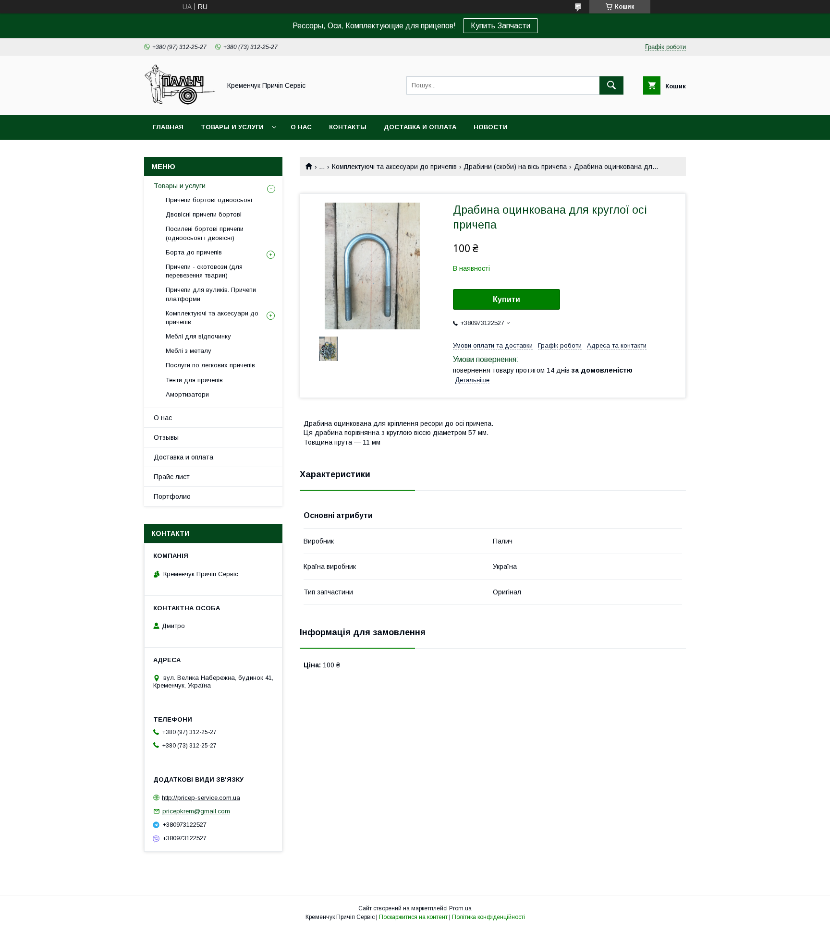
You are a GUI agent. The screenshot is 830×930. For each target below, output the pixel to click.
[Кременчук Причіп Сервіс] (180, 102)
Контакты (347, 127)
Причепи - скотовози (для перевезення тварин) (204, 271)
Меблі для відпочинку (198, 336)
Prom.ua (460, 908)
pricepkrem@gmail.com (196, 811)
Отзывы (166, 437)
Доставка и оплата (420, 127)
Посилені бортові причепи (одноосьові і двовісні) (205, 233)
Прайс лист (172, 477)
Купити (506, 299)
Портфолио (172, 496)
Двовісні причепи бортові (204, 214)
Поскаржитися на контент (413, 917)
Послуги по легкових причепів (210, 365)
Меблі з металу (188, 350)
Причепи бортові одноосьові (209, 200)
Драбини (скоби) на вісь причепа (515, 166)
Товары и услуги (232, 127)
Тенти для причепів (194, 380)
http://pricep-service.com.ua (201, 797)
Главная (168, 127)
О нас (301, 127)
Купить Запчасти (500, 26)
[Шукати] (611, 85)
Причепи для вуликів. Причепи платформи (211, 294)
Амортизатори (187, 394)
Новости (491, 127)
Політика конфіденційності (488, 917)
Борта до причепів (194, 252)
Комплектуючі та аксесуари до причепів (394, 166)
